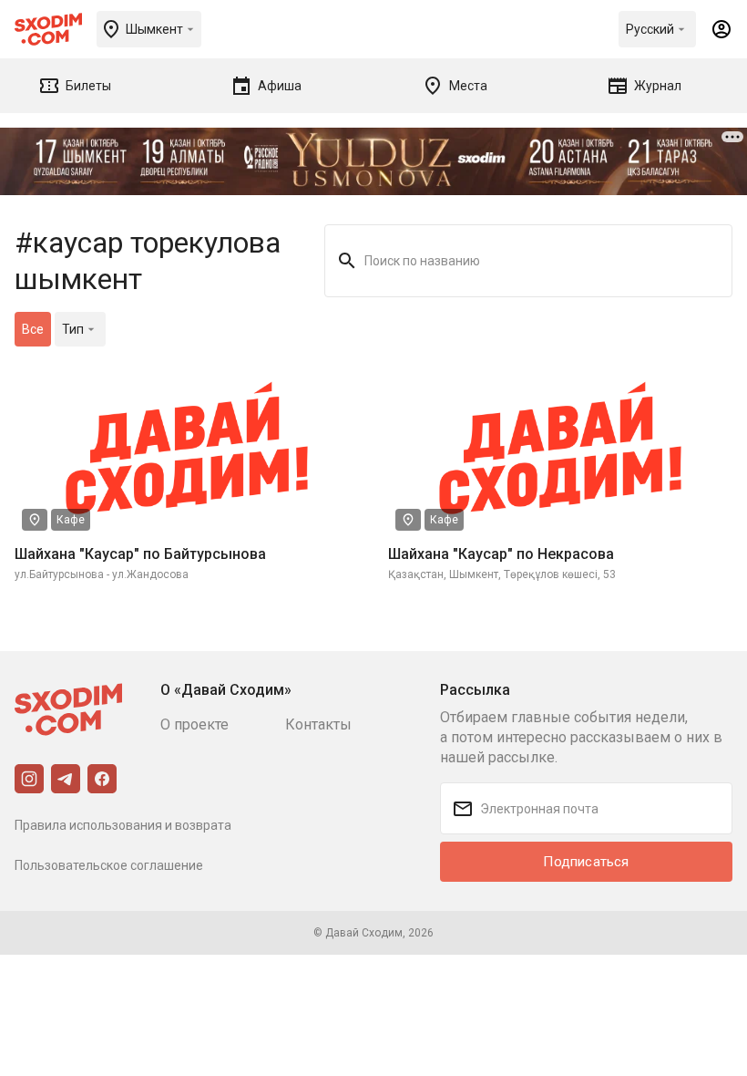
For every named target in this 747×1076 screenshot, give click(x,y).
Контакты (318, 724)
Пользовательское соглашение (109, 865)
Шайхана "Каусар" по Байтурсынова (140, 554)
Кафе (70, 519)
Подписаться (586, 862)
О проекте (194, 724)
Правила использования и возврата (123, 825)
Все (33, 329)
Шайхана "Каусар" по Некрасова (501, 554)
